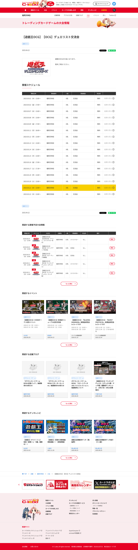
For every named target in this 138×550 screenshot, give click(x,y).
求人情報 (95, 500)
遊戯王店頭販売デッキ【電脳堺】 (80, 441)
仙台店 (26, 448)
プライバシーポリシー (99, 511)
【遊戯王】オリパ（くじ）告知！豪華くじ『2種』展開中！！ (33, 442)
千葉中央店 (98, 394)
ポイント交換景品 (97, 506)
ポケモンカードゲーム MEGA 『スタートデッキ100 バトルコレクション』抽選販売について (80, 384)
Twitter (111, 15)
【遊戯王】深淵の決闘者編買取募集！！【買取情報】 (57, 441)
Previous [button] (19, 485)
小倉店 (49, 448)
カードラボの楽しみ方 (69, 10)
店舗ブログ (79, 15)
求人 (104, 15)
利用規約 (95, 514)
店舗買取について (74, 506)
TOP (25, 474)
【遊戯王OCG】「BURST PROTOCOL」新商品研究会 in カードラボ (104, 322)
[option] (33, 484)
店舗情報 (104, 10)
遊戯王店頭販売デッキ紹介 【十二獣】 (104, 441)
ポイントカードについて (99, 503)
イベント (54, 10)
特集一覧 (95, 508)
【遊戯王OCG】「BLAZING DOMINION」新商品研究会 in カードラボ (80, 322)
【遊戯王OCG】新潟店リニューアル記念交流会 (57, 321)
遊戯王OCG (25, 44)
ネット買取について (75, 508)
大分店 (26, 335)
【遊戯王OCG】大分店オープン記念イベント (33, 321)
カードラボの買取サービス (77, 503)
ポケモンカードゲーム (29, 378)
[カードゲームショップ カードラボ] (30, 5)
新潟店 (49, 335)
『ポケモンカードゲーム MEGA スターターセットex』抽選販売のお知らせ (56, 383)
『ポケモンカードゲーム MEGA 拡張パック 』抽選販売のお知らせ (33, 383)
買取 (82, 10)
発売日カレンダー (74, 513)
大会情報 (48, 503)
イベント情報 (49, 506)
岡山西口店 (74, 448)
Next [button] (119, 485)
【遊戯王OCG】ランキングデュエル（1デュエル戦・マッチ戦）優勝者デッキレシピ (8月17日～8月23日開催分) (104, 385)
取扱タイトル (35, 10)
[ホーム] (25, 10)
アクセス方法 (68, 15)
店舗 (32, 474)
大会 (45, 10)
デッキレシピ (92, 10)
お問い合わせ (34, 546)
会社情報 (24, 546)
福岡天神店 (26, 15)
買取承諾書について (75, 511)
